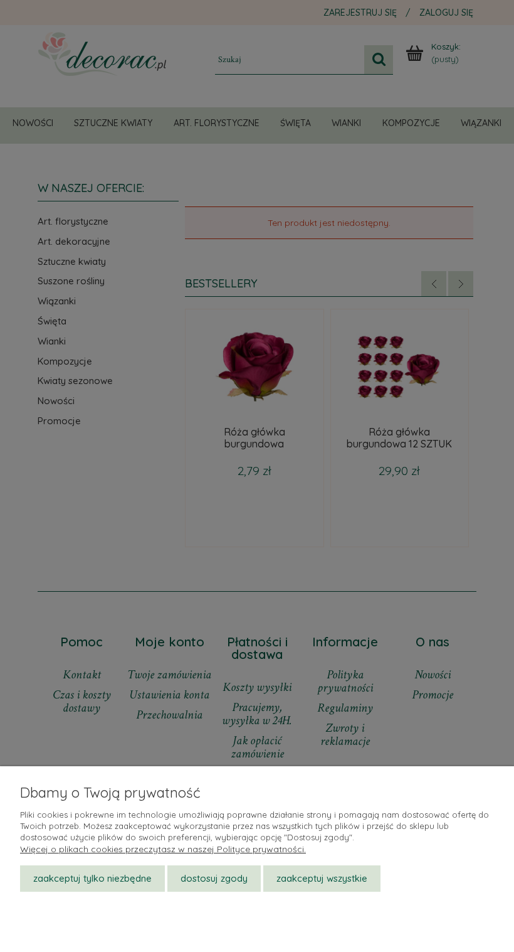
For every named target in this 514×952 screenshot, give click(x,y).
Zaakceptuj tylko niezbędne (92, 878)
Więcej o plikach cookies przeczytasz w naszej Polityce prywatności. (163, 849)
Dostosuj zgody (214, 878)
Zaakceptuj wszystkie (321, 878)
